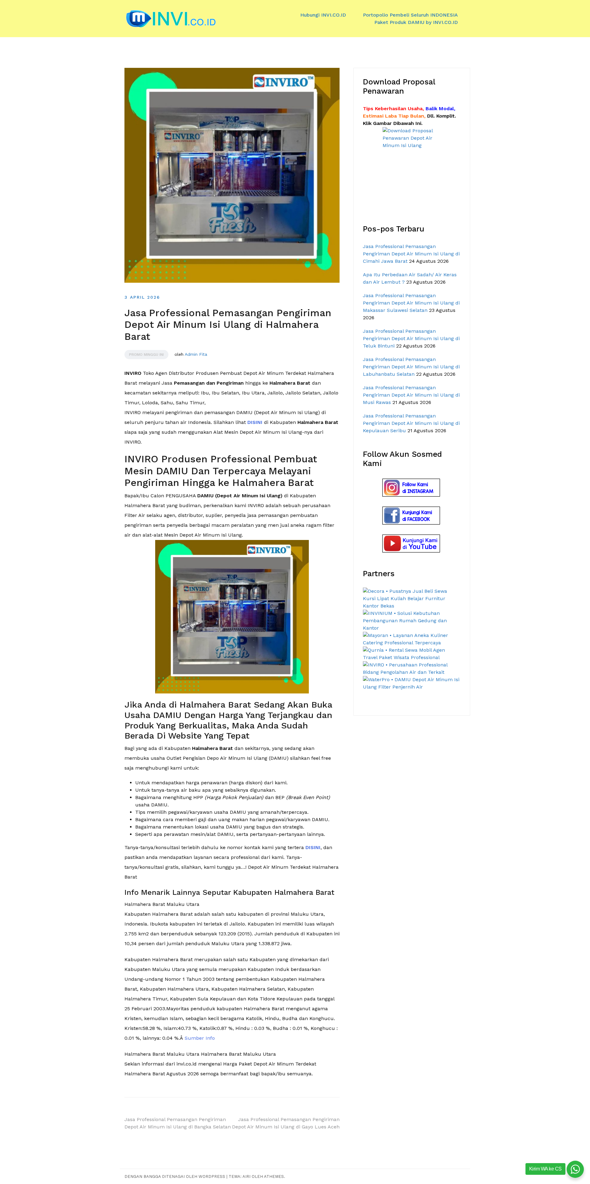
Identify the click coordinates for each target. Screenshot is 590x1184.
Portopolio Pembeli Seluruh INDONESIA (410, 15)
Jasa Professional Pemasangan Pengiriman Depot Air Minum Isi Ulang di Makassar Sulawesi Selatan (411, 303)
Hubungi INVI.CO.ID (323, 15)
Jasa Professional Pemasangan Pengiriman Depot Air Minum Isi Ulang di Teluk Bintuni (411, 338)
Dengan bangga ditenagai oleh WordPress (175, 1176)
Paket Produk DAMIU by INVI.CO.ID (416, 22)
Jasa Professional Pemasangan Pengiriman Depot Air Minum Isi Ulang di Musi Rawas (411, 395)
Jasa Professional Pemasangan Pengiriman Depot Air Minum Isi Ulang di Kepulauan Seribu (411, 423)
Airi (246, 1176)
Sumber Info (200, 1038)
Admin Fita (196, 354)
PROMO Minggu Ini (146, 354)
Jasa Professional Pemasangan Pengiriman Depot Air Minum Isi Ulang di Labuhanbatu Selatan (411, 366)
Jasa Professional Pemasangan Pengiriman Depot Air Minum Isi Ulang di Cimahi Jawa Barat (411, 253)
